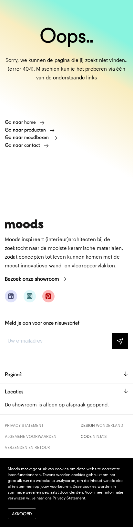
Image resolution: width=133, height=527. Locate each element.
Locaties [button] (14, 392)
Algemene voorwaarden (30, 436)
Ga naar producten (26, 130)
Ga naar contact (23, 145)
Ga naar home (21, 122)
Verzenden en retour (27, 447)
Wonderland (109, 425)
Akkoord (22, 513)
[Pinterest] (48, 296)
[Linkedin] (11, 296)
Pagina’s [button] (13, 374)
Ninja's (100, 436)
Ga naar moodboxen (27, 137)
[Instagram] (30, 296)
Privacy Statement (24, 425)
